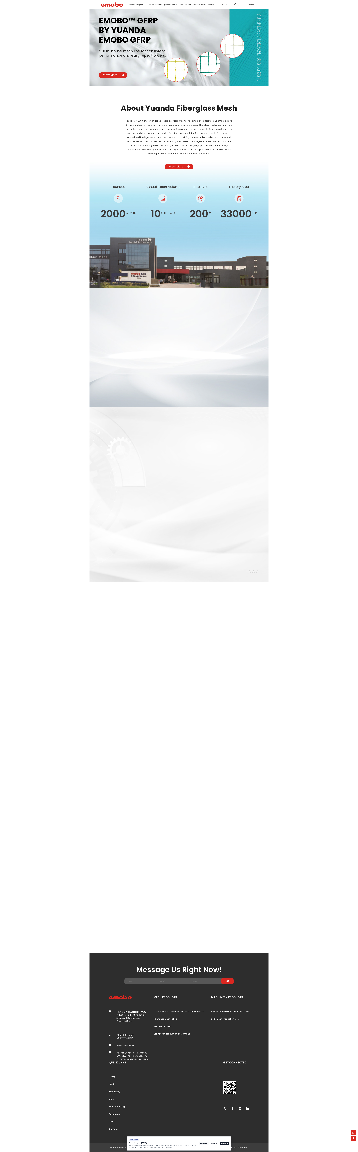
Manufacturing (185, 5)
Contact (211, 5)
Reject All (214, 1143)
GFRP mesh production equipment (158, 5)
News (203, 5)
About (174, 5)
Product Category (136, 5)
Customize (203, 1143)
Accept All (224, 1143)
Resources (196, 5)
